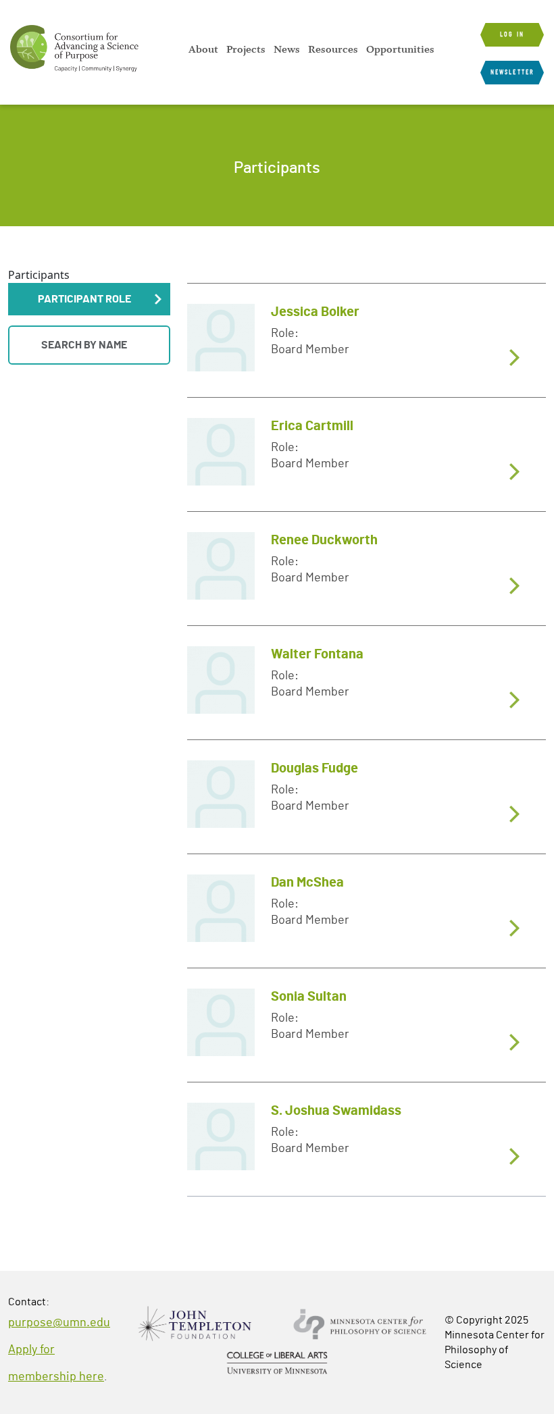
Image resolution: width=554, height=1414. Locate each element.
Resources (333, 49)
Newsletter (512, 72)
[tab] (366, 340)
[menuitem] (203, 49)
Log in (512, 34)
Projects (246, 49)
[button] (89, 299)
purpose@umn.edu (59, 1323)
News (287, 49)
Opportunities (400, 49)
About (203, 49)
